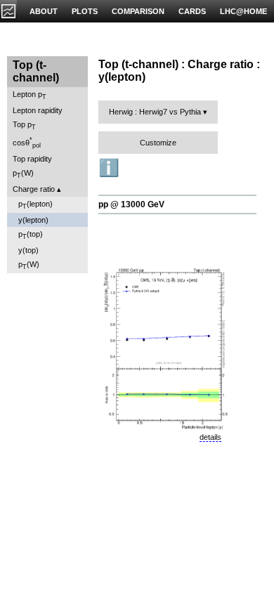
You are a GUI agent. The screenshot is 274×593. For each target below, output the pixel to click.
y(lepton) (33, 220)
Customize (158, 142)
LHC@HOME (243, 11)
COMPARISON (138, 11)
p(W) (23, 174)
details (210, 437)
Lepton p (29, 95)
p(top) (30, 235)
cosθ (27, 142)
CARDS (192, 11)
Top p (24, 125)
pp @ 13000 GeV (131, 204)
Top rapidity (32, 159)
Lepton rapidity (38, 110)
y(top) (28, 250)
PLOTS (85, 11)
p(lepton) (35, 205)
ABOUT (44, 11)
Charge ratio (34, 189)
